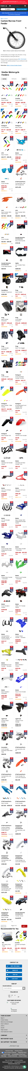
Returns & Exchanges (7, 1022)
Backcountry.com (7, 1062)
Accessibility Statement (18, 1054)
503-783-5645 (22, 59)
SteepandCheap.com (14, 1063)
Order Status (4, 1020)
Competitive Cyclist (20, 1062)
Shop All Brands (12, 1056)
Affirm (2, 1026)
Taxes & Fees (6, 1054)
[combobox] (24, 79)
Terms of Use (9, 1051)
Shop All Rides (23, 1056)
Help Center (4, 1030)
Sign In (2, 1018)
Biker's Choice (4, 18)
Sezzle (2, 1028)
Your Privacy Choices (10, 1052)
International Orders (6, 1032)
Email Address (7, 986)
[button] (14, 978)
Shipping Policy (22, 1052)
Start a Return (5, 1024)
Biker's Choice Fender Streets (14, 65)
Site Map (3, 1056)
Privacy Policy (19, 1051)
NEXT (23, 926)
